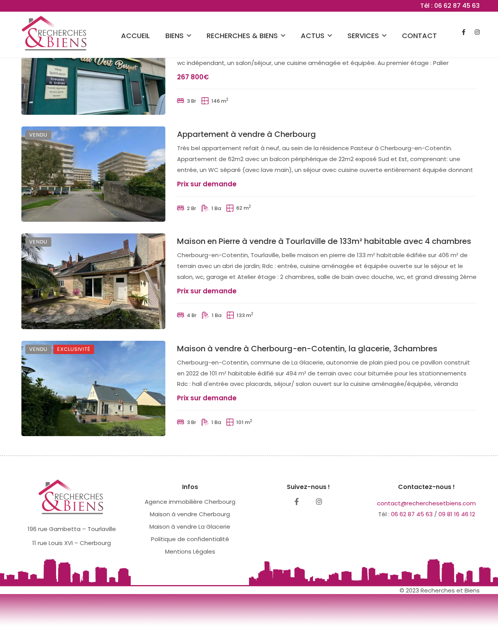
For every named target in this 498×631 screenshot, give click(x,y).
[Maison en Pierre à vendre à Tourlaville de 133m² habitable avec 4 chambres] (93, 281)
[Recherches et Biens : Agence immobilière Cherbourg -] (55, 32)
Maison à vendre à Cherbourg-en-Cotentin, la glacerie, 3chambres (307, 348)
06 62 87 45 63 (412, 514)
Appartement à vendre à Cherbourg (246, 134)
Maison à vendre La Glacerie (189, 526)
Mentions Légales (190, 551)
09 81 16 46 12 (456, 514)
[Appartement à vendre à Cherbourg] (93, 174)
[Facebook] (297, 501)
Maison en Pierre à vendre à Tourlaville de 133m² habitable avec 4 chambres (324, 241)
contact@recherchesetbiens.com (426, 503)
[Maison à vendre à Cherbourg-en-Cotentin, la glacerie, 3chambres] (93, 388)
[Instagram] (319, 501)
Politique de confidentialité (190, 539)
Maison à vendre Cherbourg (190, 514)
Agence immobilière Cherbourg (190, 502)
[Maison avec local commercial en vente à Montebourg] (93, 67)
